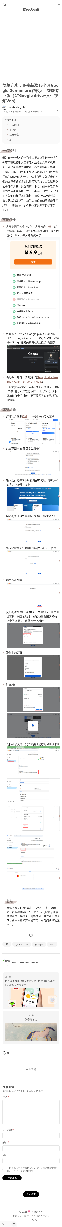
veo (52, 944)
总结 (11, 139)
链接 (24, 416)
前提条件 (14, 129)
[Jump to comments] (58, 111)
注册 (48, 226)
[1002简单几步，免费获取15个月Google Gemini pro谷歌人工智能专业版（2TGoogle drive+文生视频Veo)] (31, 997)
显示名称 (8, 1129)
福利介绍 (17, 111)
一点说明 (14, 125)
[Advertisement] (31, 48)
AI (12, 111)
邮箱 (5, 1142)
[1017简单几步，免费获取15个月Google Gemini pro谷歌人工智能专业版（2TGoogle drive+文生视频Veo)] (31, 1032)
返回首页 (31, 1194)
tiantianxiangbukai (25, 962)
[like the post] (31, 935)
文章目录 (12, 119)
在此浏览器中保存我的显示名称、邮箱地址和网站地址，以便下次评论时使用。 (31, 1169)
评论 (5, 1096)
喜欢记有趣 (31, 9)
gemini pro (22, 944)
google (39, 944)
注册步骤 (14, 134)
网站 (4, 1155)
